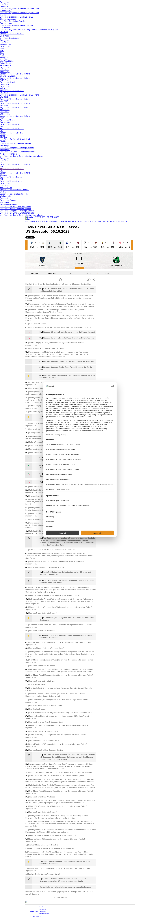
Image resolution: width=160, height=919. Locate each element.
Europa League (6, 23)
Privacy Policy (35, 911)
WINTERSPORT (91, 221)
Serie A (49, 30)
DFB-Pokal (4, 36)
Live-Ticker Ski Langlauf (10, 152)
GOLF (119, 221)
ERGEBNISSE (53, 217)
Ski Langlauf (5, 150)
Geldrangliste (15, 194)
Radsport (4, 198)
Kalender (27, 139)
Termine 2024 (5, 65)
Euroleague (5, 122)
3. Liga (3, 15)
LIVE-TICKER (39, 217)
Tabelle (22, 8)
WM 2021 (4, 97)
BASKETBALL (77, 221)
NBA (2, 49)
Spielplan (29, 8)
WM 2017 (4, 105)
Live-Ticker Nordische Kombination (14, 156)
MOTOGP (102, 221)
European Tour (6, 188)
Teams (8, 63)
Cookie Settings (44, 913)
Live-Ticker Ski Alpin (8, 139)
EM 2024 (3, 89)
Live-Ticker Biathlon (8, 143)
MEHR (125, 221)
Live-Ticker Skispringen (10, 148)
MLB (2, 55)
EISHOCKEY (111, 221)
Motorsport (4, 202)
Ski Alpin (3, 137)
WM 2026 (4, 32)
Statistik (36, 8)
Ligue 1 (55, 30)
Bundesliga (4, 6)
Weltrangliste (5, 44)
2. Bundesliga (5, 11)
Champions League (8, 19)
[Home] (28, 219)
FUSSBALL (30, 221)
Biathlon (3, 141)
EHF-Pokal (4, 84)
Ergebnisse (4, 2)
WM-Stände (5, 204)
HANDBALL (66, 221)
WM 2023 (4, 93)
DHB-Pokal (4, 80)
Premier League (25, 30)
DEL (2, 162)
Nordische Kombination (10, 154)
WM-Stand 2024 (6, 61)
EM (1, 127)
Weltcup (20, 139)
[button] (26, 245)
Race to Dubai (15, 190)
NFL (2, 53)
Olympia (3, 175)
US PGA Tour (5, 192)
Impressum (42, 911)
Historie (27, 74)
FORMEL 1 (56, 221)
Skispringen (5, 145)
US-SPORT (47, 221)
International (5, 27)
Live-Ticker (4, 4)
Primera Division (39, 30)
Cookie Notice (35, 916)
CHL (2, 179)
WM (1, 131)
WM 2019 (4, 101)
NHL (2, 51)
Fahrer (3, 63)
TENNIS (38, 221)
